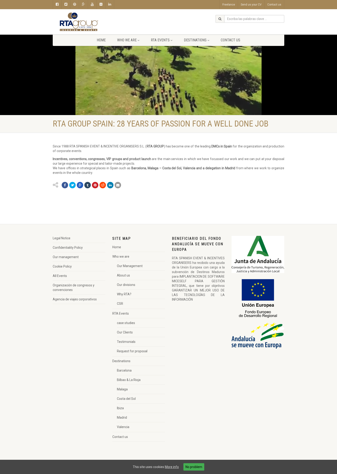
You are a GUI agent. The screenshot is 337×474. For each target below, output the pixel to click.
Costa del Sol (126, 399)
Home (101, 40)
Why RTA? (124, 294)
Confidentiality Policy (68, 247)
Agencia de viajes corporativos (75, 299)
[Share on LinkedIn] (110, 185)
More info (172, 467)
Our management (66, 257)
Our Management (130, 266)
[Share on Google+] (80, 185)
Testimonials (126, 342)
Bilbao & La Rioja (129, 380)
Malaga (122, 389)
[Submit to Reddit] (102, 185)
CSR (120, 303)
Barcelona (124, 370)
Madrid (122, 417)
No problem (193, 467)
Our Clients (125, 332)
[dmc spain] (89, 22)
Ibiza (120, 408)
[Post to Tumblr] (87, 185)
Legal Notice (61, 238)
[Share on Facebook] (65, 185)
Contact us (274, 4)
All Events (60, 276)
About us (123, 275)
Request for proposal (132, 351)
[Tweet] (72, 185)
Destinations (195, 40)
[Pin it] (95, 185)
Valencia (123, 427)
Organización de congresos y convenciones (73, 287)
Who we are (127, 40)
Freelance (228, 4)
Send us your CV (251, 4)
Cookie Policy (62, 266)
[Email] (118, 185)
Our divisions (126, 285)
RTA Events (160, 40)
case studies (126, 323)
